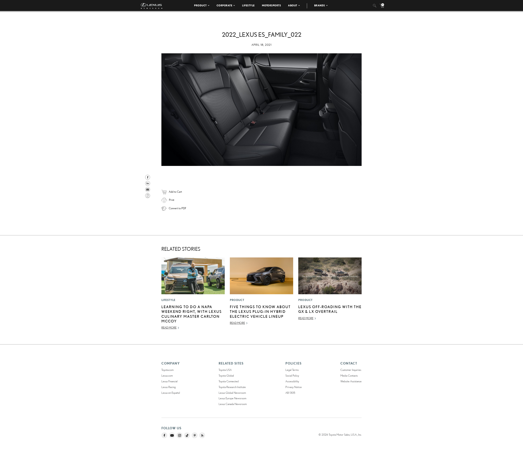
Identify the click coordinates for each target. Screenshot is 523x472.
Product (200, 5)
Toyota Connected (229, 381)
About (292, 5)
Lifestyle (248, 5)
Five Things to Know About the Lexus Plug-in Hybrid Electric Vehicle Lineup (260, 311)
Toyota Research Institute (232, 387)
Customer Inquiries (350, 369)
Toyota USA (225, 369)
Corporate (224, 5)
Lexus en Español (170, 392)
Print (171, 199)
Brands (319, 5)
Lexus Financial (169, 381)
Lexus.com (167, 375)
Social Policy (292, 375)
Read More (169, 327)
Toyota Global (226, 375)
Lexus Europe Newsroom (232, 398)
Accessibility (292, 381)
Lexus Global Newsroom (232, 392)
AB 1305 (290, 392)
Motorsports (271, 5)
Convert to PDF (177, 208)
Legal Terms (292, 369)
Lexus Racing (168, 387)
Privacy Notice (293, 387)
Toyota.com (167, 369)
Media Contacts (349, 375)
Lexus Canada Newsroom (233, 404)
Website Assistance (351, 381)
